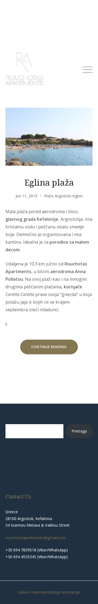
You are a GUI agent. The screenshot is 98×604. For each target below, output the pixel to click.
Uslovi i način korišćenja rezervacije (49, 592)
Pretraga (79, 431)
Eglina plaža (49, 182)
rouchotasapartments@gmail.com (35, 537)
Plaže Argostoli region (63, 195)
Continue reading (54, 348)
